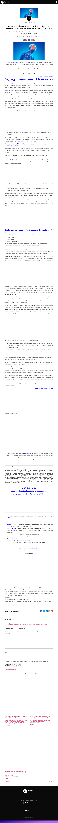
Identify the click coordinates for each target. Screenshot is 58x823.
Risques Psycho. (38, 36)
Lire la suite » (7, 728)
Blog (11, 31)
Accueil (7, 31)
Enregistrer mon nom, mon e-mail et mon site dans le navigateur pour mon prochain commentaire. (27, 661)
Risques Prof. (15, 31)
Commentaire (8, 633)
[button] (24, 40)
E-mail (6, 652)
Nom (6, 647)
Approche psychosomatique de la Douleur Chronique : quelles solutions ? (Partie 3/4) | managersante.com (28, 624)
